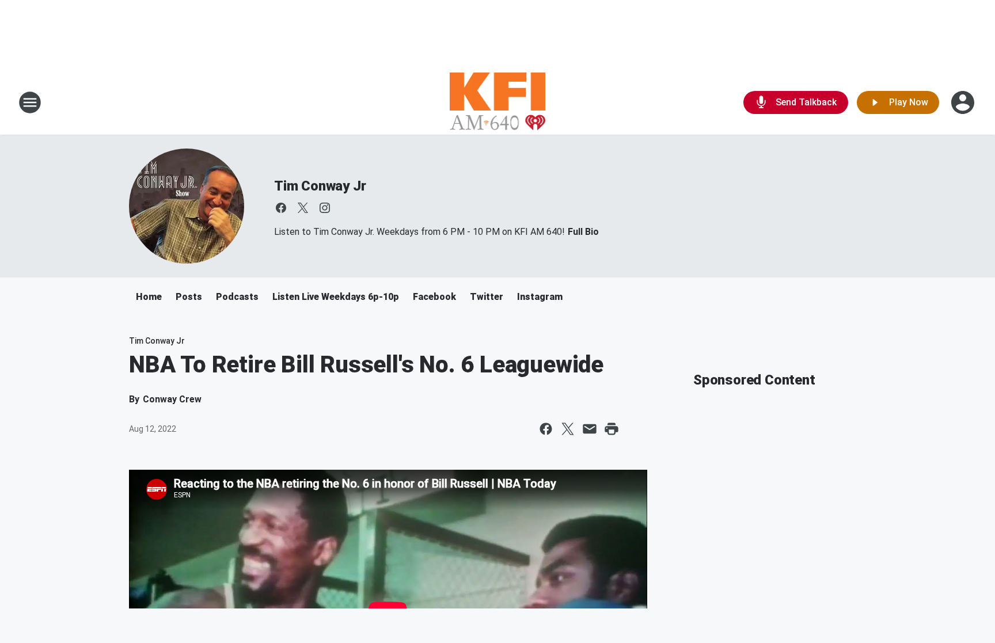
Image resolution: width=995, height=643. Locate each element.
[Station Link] (498, 102)
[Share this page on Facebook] (546, 429)
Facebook (434, 296)
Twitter (486, 296)
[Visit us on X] (303, 208)
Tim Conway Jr (320, 186)
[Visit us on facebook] (281, 208)
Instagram (540, 296)
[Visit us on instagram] (325, 208)
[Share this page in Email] (590, 429)
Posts (189, 296)
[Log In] (964, 102)
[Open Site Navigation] (29, 102)
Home (149, 296)
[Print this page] (611, 429)
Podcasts (237, 296)
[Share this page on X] (568, 429)
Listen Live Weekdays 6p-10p (335, 296)
